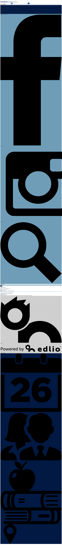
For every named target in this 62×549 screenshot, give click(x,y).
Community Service (7, 11)
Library (1, 8)
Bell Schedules (21, 6)
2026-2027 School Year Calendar (14, 6)
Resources (24, 9)
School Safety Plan (33, 9)
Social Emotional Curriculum (26, 12)
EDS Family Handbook (3, 9)
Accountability (29, 6)
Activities (11, 11)
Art (9, 8)
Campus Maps (8, 6)
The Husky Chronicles (25, 11)
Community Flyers (38, 9)
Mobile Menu (2, 5)
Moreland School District (3, 14)
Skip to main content (3, 4)
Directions (18, 543)
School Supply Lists (28, 9)
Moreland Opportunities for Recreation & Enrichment (40, 12)
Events (1, 291)
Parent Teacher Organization (19, 9)
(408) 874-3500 (15, 295)
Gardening (11, 8)
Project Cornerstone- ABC (9, 12)
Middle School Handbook (17, 11)
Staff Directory (25, 6)
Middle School (2, 11)
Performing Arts (2, 12)
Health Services (13, 9)
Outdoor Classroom (17, 8)
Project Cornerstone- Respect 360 (17, 12)
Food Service (8, 9)
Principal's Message (3, 6)
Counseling (31, 12)
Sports (13, 11)
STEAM (14, 8)
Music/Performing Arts (5, 8)
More (1, 285)
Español (1, 286)
